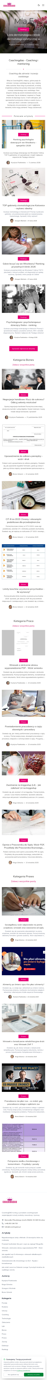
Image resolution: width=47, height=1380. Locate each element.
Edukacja (5, 1346)
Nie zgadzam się (13, 1374)
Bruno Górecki (7, 1292)
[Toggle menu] (43, 5)
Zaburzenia (6, 1322)
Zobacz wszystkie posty (23, 364)
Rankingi (23, 29)
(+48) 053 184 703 (11, 1223)
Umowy (4, 1311)
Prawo (23, 920)
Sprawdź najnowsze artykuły (23, 349)
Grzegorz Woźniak (8, 1288)
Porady (4, 1303)
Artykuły (6, 1233)
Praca (23, 660)
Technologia (6, 1318)
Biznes (23, 395)
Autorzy (6, 1276)
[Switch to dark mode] (39, 5)
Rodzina (5, 1307)
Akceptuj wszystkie (34, 1374)
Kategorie (6, 1298)
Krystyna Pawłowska (9, 1281)
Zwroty (4, 1342)
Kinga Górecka (7, 1284)
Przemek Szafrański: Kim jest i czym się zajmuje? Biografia (22, 1244)
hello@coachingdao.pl (13, 1227)
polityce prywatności (23, 1370)
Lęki (3, 1326)
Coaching (5, 1315)
